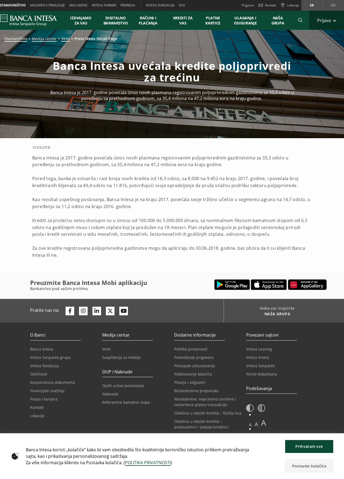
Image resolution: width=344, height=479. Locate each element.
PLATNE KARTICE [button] (212, 20)
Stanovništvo (15, 38)
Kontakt (270, 5)
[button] (300, 20)
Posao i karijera (44, 399)
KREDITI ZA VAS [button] (180, 20)
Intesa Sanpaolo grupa (50, 357)
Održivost (38, 374)
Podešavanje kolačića (193, 374)
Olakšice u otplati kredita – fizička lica (207, 413)
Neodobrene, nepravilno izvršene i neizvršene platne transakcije (205, 401)
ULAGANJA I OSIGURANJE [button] (245, 20)
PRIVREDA (127, 5)
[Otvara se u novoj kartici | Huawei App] (307, 284)
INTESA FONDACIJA (160, 5)
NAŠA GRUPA (277, 20)
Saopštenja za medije (121, 357)
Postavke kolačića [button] (309, 466)
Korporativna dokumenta (52, 382)
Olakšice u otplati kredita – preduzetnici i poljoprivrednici (201, 424)
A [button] (250, 424)
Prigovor (248, 5)
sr (312, 5)
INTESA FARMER (104, 5)
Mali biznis (78, 5)
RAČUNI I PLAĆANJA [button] (148, 20)
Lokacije (37, 415)
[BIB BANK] (32, 20)
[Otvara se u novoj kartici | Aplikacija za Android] (232, 284)
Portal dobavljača (261, 374)
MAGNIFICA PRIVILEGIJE (47, 5)
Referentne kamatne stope (126, 402)
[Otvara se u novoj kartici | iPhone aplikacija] (269, 284)
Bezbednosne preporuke (196, 390)
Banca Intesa (41, 349)
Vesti (65, 38)
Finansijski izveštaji (47, 390)
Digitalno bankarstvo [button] (115, 20)
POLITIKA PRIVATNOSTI (148, 463)
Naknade (110, 393)
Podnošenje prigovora (193, 357)
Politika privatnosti (190, 349)
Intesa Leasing (259, 349)
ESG (182, 5)
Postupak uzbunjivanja (194, 365)
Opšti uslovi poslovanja (123, 385)
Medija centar (44, 38)
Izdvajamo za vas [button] (83, 20)
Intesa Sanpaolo (260, 365)
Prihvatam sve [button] (309, 446)
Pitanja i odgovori (189, 382)
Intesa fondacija (44, 365)
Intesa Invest (257, 357)
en (333, 5)
